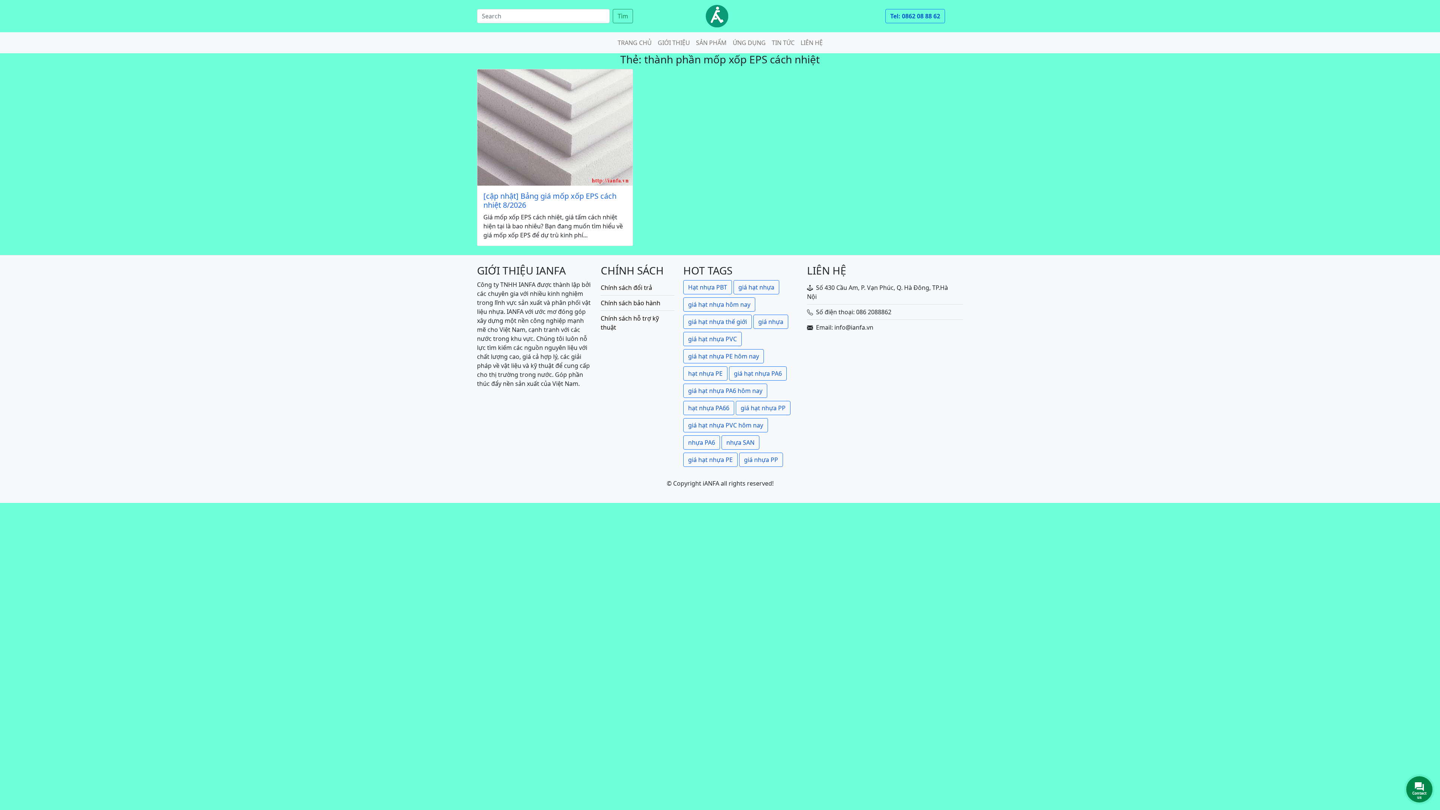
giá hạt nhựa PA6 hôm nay (725, 391)
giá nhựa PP (761, 460)
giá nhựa (770, 322)
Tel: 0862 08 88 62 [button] (915, 16)
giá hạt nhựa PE (710, 460)
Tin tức (783, 43)
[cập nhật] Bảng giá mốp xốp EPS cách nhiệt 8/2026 (549, 201)
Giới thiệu (674, 43)
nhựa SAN (740, 442)
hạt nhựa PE (705, 373)
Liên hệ (812, 43)
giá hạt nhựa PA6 (758, 373)
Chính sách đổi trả (626, 288)
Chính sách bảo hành (630, 303)
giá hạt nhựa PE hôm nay (723, 356)
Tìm (623, 16)
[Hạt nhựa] (717, 16)
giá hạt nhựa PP (763, 408)
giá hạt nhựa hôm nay (719, 304)
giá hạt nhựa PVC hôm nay (725, 425)
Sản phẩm (711, 43)
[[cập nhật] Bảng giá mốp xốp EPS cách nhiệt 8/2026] (555, 127)
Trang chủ (635, 43)
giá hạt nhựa (756, 287)
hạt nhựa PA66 (708, 408)
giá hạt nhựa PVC (712, 339)
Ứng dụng (749, 43)
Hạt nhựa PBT (707, 287)
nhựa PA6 (701, 442)
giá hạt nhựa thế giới (717, 322)
